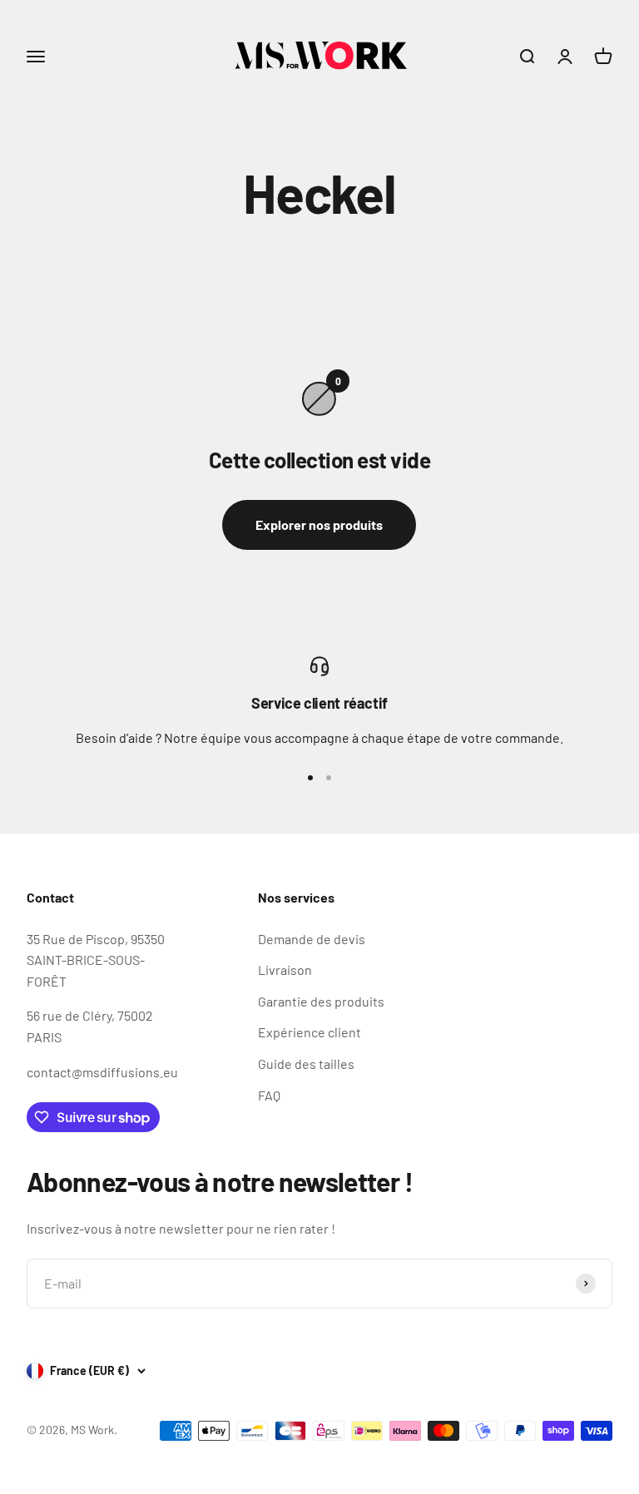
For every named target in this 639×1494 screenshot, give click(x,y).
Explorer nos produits (319, 524)
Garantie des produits (321, 1001)
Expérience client (309, 1032)
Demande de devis (311, 939)
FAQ (269, 1095)
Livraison (285, 969)
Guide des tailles (306, 1063)
